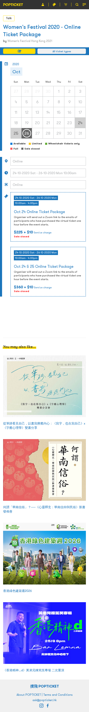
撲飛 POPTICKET (44, 686)
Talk (9, 18)
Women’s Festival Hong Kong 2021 (29, 41)
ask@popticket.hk (44, 700)
